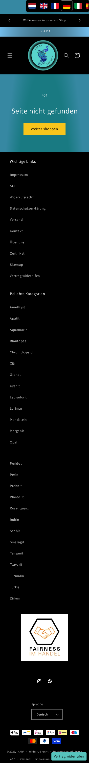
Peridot (16, 463)
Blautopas (18, 341)
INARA (20, 751)
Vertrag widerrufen (25, 275)
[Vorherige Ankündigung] (9, 20)
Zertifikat (17, 253)
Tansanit (16, 553)
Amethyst (17, 307)
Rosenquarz (19, 508)
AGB (13, 186)
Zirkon (15, 598)
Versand (16, 219)
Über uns (17, 242)
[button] (9, 55)
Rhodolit (17, 497)
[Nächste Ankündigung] (79, 20)
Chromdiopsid (21, 352)
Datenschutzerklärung (28, 208)
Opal (13, 442)
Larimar (16, 408)
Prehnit (16, 486)
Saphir (15, 531)
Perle (14, 474)
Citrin (14, 363)
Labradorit (18, 397)
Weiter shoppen (44, 128)
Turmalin (17, 576)
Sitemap (16, 264)
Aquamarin (18, 329)
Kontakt (16, 231)
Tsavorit (16, 564)
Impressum (19, 174)
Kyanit (15, 386)
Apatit (15, 318)
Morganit (17, 431)
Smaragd (17, 542)
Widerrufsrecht (22, 197)
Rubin (14, 519)
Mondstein (18, 419)
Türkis (15, 587)
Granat (15, 374)
